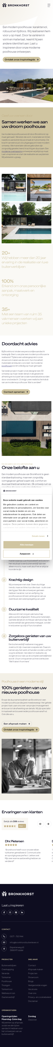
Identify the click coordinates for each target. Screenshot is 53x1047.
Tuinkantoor (7, 989)
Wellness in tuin (8, 993)
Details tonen (38, 536)
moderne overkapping (12, 151)
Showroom (33, 977)
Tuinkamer (6, 977)
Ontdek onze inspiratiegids (20, 60)
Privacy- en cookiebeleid (39, 997)
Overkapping (8, 969)
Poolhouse (7, 981)
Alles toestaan (26, 545)
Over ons (32, 993)
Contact (32, 965)
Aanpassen (25, 554)
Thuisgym (6, 985)
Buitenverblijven (9, 965)
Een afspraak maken (15, 724)
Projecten (32, 973)
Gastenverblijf (8, 997)
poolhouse (7, 366)
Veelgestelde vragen (37, 985)
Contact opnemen (14, 392)
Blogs (30, 981)
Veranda (5, 973)
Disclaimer (33, 1001)
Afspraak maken (35, 969)
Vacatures (32, 989)
